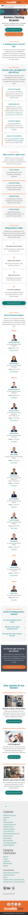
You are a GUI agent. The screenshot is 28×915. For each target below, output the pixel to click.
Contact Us (6, 817)
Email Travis (14, 528)
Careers (5, 859)
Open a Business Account (14, 30)
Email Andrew (14, 420)
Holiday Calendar (8, 822)
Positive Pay (19, 113)
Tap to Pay (20, 115)
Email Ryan (14, 485)
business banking (18, 141)
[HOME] (14, 908)
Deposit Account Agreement (11, 873)
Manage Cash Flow (14, 757)
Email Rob (14, 549)
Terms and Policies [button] (8, 870)
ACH (14, 113)
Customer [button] (8, 812)
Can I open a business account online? (12, 621)
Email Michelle (14, 372)
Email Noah (14, 397)
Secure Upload (7, 838)
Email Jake (14, 600)
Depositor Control (8, 827)
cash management (13, 139)
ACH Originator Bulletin (10, 843)
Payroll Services (9, 115)
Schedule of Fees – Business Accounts (14, 882)
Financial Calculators (9, 829)
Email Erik (14, 507)
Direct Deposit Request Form (11, 834)
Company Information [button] (9, 852)
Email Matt (14, 441)
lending (22, 139)
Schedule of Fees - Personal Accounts (13, 880)
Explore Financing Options (14, 792)
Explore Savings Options (14, 721)
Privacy (6, 877)
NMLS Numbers (7, 863)
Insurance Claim (10, 836)
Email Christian (14, 350)
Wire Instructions (10, 841)
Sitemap (5, 866)
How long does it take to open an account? (12, 635)
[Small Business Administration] (13, 888)
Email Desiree (14, 575)
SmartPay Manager (10, 845)
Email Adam (14, 463)
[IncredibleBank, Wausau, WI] (14, 2)
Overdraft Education (9, 875)
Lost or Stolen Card (8, 831)
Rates (4, 820)
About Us (5, 857)
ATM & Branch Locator (9, 815)
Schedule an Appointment (14, 667)
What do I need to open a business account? (12, 628)
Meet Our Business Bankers (14, 34)
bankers (15, 124)
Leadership (6, 861)
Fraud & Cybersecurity (9, 824)
